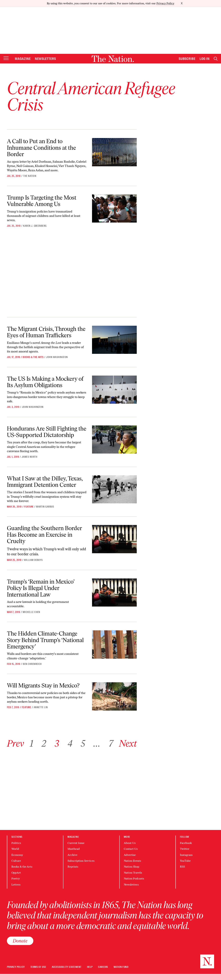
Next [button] (128, 743)
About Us (130, 843)
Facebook (186, 843)
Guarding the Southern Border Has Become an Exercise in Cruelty (44, 535)
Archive (72, 855)
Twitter (184, 848)
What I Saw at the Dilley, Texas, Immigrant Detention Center (45, 481)
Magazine (23, 58)
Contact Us (131, 848)
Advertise (130, 855)
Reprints (73, 866)
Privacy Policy (165, 3)
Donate (20, 941)
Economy (17, 855)
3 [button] (57, 743)
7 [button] (111, 743)
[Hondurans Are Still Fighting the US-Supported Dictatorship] (114, 439)
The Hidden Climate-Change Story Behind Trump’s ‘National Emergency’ (45, 640)
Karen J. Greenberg (35, 226)
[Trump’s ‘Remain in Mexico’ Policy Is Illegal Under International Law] (114, 592)
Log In (205, 58)
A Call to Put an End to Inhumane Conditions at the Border (41, 148)
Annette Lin (41, 707)
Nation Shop (131, 866)
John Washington (57, 357)
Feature (28, 506)
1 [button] (31, 743)
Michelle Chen (31, 612)
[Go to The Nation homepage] (113, 59)
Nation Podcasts (134, 878)
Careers (103, 967)
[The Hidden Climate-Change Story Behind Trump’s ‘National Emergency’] (114, 644)
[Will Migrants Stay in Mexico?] (114, 696)
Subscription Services (81, 860)
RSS (182, 866)
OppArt (16, 872)
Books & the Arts (33, 357)
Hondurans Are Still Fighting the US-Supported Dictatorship (46, 432)
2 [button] (44, 743)
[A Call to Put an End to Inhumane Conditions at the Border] (114, 152)
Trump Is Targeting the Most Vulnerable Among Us (41, 201)
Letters (15, 884)
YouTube (185, 860)
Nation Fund (121, 967)
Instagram (186, 855)
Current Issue (76, 843)
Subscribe (187, 58)
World (15, 848)
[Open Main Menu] (6, 58)
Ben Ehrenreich (32, 664)
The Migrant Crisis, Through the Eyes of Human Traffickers (46, 332)
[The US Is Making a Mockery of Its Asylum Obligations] (114, 390)
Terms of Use (38, 967)
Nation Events (132, 860)
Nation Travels (133, 872)
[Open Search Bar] (216, 59)
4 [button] (69, 743)
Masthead (74, 848)
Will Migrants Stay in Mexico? (43, 685)
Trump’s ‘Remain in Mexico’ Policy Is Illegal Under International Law (41, 588)
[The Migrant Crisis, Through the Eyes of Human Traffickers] (114, 340)
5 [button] (83, 743)
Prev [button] (15, 743)
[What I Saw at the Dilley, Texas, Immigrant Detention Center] (114, 489)
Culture (16, 860)
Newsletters (45, 58)
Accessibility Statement (66, 967)
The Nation (29, 176)
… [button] (96, 743)
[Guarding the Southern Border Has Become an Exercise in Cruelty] (114, 539)
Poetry (15, 878)
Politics (16, 843)
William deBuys (33, 560)
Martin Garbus (45, 506)
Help (90, 967)
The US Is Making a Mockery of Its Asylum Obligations (45, 382)
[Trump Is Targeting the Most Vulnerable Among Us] (114, 208)
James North (29, 457)
